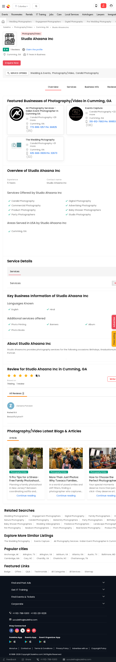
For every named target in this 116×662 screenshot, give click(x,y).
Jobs (51, 14)
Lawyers (100, 14)
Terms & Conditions (43, 648)
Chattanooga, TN (79, 558)
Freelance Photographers (76, 524)
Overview (53, 87)
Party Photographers (23, 214)
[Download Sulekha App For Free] (96, 5)
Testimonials (41, 571)
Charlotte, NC (59, 558)
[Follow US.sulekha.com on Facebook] (11, 630)
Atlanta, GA (77, 554)
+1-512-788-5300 (21, 613)
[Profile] (111, 5)
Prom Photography (62, 528)
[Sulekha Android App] (10, 642)
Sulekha (8, 6)
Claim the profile (34, 49)
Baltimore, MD (108, 554)
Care (59, 14)
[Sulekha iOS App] (14, 641)
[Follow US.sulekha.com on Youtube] (28, 630)
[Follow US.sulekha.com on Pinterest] (34, 630)
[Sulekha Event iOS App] (30, 641)
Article (13, 437)
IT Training (41, 14)
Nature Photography (14, 520)
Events (5, 14)
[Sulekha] (3, 6)
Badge (7, 571)
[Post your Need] (103, 5)
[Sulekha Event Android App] (26, 642)
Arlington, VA (46, 554)
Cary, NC (28, 558)
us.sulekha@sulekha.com (25, 619)
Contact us (26, 648)
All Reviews (16, 393)
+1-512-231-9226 (38, 613)
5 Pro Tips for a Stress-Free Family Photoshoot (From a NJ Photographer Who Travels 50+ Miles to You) (25, 478)
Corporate (17, 604)
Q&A (28, 571)
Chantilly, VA (43, 558)
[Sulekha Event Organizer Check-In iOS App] (44, 641)
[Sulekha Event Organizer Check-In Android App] (40, 642)
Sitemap (89, 571)
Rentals (29, 14)
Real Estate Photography (88, 528)
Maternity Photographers (65, 520)
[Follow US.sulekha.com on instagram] (17, 630)
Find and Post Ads (21, 582)
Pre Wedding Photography (99, 21)
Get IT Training (19, 589)
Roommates (16, 14)
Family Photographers (99, 516)
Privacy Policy (62, 648)
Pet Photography (12, 528)
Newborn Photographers (37, 528)
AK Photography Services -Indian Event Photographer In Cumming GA (42, 111)
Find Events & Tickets (23, 596)
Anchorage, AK (11, 554)
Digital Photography (74, 21)
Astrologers (87, 14)
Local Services (72, 14)
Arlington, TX (29, 554)
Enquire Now (12, 63)
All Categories (58, 571)
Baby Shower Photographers (18, 524)
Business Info (92, 87)
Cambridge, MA (11, 558)
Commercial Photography (26, 205)
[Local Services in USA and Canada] (3, 21)
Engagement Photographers (48, 21)
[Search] (35, 6)
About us (13, 648)
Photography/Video (31, 33)
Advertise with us (80, 648)
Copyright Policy (98, 648)
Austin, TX (92, 554)
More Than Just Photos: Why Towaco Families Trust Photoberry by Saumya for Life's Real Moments (64, 478)
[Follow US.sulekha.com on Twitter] (23, 630)
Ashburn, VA (62, 554)
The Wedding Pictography (40, 139)
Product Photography (23, 210)
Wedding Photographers (20, 21)
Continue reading (26, 495)
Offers (18, 571)
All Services (74, 571)
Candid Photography (23, 201)
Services (71, 87)
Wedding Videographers (48, 524)
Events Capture (42, 541)
